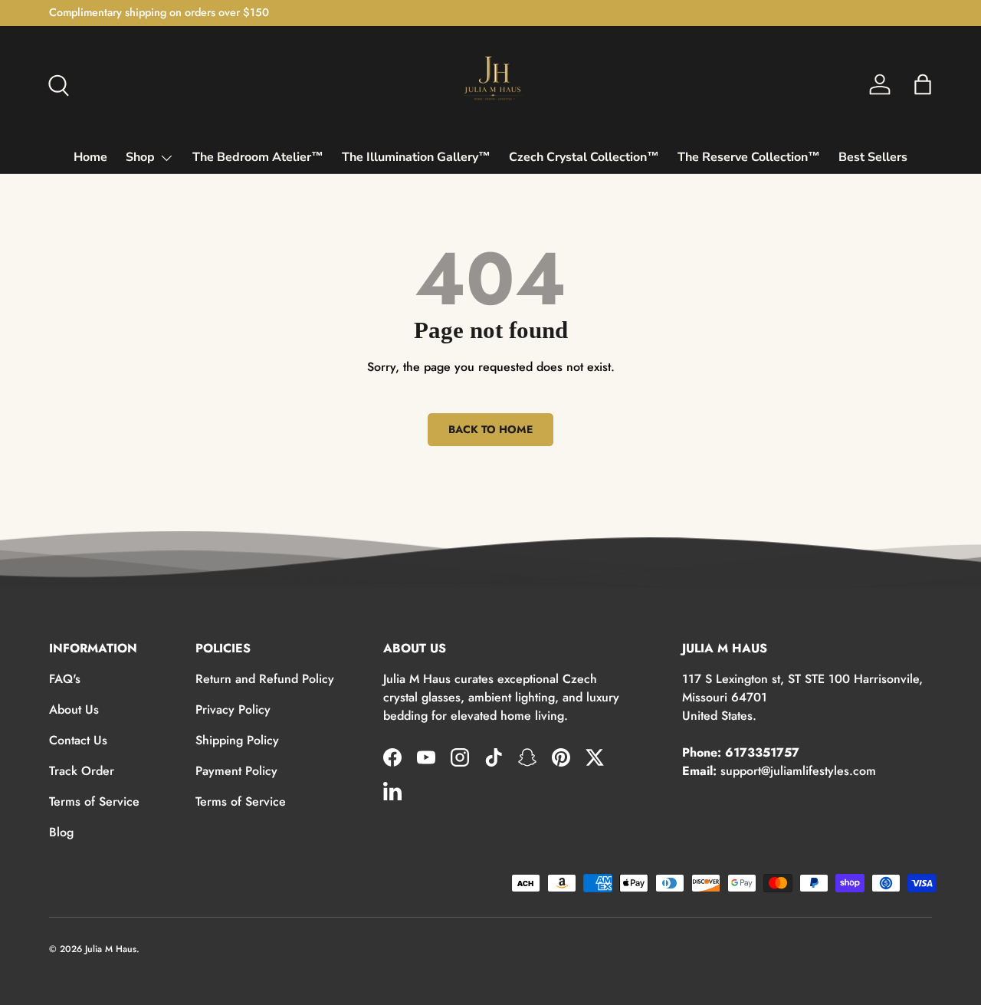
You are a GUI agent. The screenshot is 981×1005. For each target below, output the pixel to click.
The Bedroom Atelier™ (257, 157)
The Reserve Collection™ (749, 157)
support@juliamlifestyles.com (798, 771)
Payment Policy (236, 771)
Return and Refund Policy (264, 679)
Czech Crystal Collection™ (584, 157)
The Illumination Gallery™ (416, 157)
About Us (74, 709)
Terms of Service (94, 801)
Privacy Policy (233, 709)
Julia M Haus (110, 949)
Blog (61, 832)
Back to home (490, 429)
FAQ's (64, 679)
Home (90, 157)
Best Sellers (872, 157)
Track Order (81, 771)
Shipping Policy (237, 740)
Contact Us (78, 740)
